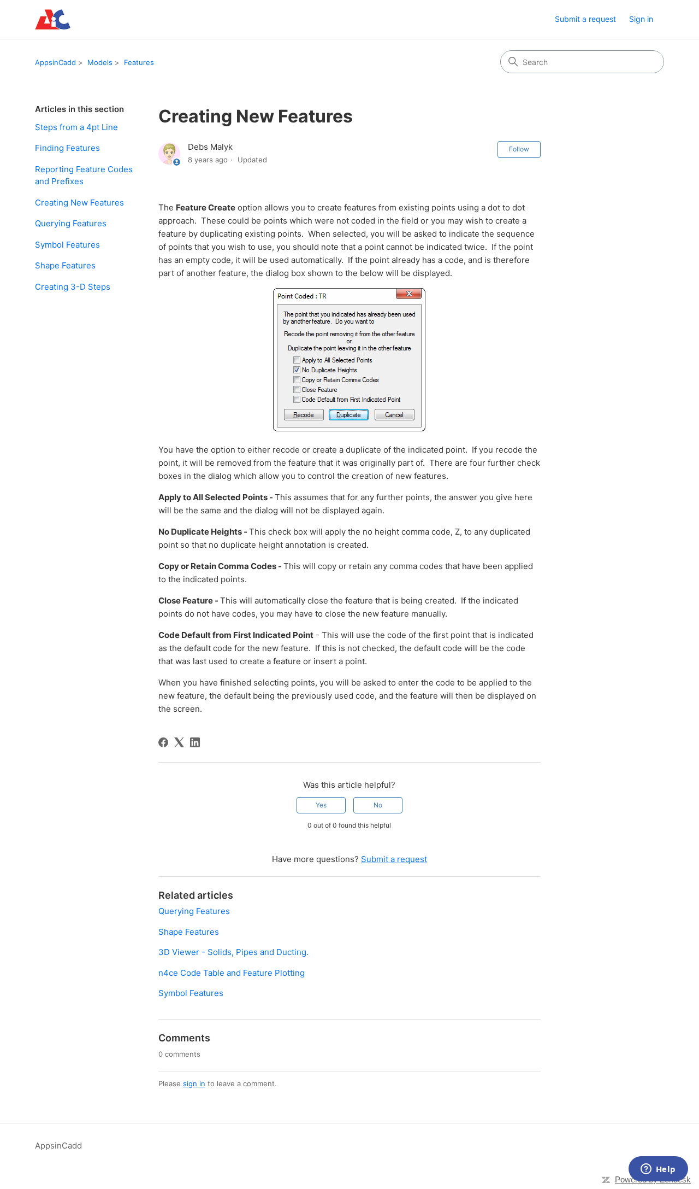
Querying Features (70, 223)
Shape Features (65, 265)
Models (99, 62)
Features (139, 62)
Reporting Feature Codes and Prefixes (84, 175)
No (378, 805)
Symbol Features (67, 244)
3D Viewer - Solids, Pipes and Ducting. (233, 952)
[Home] (52, 19)
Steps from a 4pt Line (76, 127)
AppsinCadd (55, 62)
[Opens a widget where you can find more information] (658, 1170)
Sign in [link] (641, 19)
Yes (321, 805)
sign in (194, 1083)
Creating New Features (79, 202)
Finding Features (67, 148)
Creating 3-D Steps (72, 287)
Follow (519, 149)
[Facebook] (163, 742)
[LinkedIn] (195, 742)
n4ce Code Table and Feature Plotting (231, 973)
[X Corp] (179, 742)
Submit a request (585, 19)
